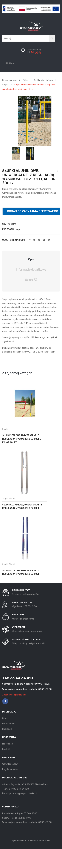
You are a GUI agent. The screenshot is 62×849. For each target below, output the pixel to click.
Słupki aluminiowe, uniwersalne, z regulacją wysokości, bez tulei (22, 506)
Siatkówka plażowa (43, 80)
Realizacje (7, 729)
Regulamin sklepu (10, 769)
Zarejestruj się (34, 49)
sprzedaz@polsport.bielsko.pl (22, 793)
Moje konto (7, 744)
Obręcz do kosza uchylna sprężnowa (57, 171)
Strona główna (9, 80)
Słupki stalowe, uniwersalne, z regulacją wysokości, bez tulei (21, 572)
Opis (31, 259)
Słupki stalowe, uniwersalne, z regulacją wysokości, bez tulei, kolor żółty (21, 439)
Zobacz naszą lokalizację (14, 695)
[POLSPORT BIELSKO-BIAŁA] (31, 26)
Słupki (5, 84)
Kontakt (6, 749)
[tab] (31, 259)
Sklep (25, 80)
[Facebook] (30, 240)
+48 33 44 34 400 (20, 789)
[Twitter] (34, 240)
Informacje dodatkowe (31, 269)
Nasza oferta (8, 723)
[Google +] (44, 240)
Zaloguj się (36, 52)
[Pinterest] (39, 240)
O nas (5, 718)
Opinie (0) (31, 280)
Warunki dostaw (10, 764)
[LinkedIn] (49, 240)
